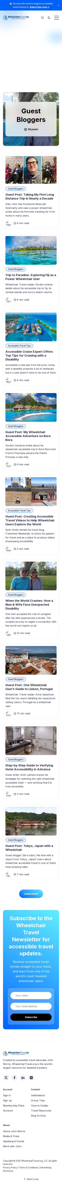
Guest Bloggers (15, 188)
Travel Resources (41, 1110)
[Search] (42, 17)
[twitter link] (6, 1078)
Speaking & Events (13, 1141)
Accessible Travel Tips (19, 345)
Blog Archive (38, 1115)
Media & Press (11, 1136)
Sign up (7, 1100)
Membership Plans (13, 1105)
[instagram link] (31, 1078)
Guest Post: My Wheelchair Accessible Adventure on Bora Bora (28, 436)
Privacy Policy (10, 1167)
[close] (58, 5)
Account (8, 1110)
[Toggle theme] (49, 17)
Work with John (12, 1146)
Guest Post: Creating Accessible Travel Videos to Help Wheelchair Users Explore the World (30, 520)
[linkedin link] (23, 1078)
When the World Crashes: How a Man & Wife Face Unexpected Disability (29, 604)
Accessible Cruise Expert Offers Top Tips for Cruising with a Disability (29, 355)
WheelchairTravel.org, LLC (34, 1160)
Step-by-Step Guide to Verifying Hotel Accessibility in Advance (29, 767)
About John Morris (14, 1131)
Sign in (7, 1095)
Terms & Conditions (28, 1167)
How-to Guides (39, 1105)
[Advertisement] (31, 54)
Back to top (33, 1179)
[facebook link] (14, 1078)
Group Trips (38, 1100)
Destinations (38, 1095)
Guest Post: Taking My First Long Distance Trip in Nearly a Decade (29, 196)
